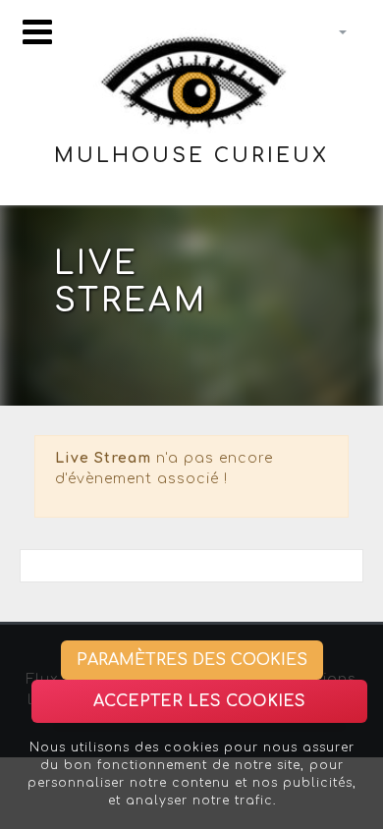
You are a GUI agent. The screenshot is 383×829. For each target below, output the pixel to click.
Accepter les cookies (199, 701)
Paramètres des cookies (192, 660)
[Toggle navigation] (37, 32)
